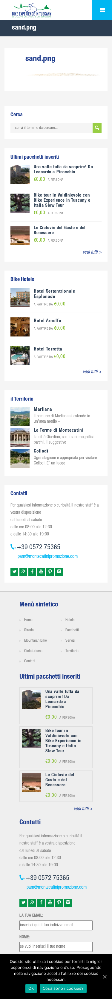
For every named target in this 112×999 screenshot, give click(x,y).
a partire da (49, 304)
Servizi (70, 641)
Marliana (43, 409)
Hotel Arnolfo (47, 321)
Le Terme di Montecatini (59, 430)
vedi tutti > (92, 252)
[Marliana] (20, 417)
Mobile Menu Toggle (102, 10)
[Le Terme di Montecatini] (20, 438)
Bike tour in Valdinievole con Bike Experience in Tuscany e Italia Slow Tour (62, 200)
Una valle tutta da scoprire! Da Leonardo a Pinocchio (63, 170)
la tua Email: (31, 916)
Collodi (41, 451)
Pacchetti (72, 630)
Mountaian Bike (35, 641)
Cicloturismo (33, 651)
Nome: (24, 937)
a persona (49, 180)
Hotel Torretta (48, 349)
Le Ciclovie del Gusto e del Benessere (59, 780)
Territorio (72, 651)
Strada (29, 630)
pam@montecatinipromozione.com (48, 557)
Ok (31, 988)
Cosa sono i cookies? (63, 988)
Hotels (69, 620)
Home (28, 620)
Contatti (29, 661)
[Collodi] (20, 459)
